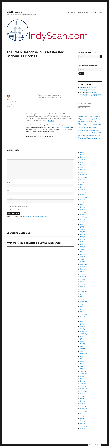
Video (88, 138)
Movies (90, 130)
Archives (73, 12)
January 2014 (83, 311)
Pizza (86, 132)
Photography (81, 133)
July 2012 (82, 336)
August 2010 (82, 375)
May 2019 (82, 244)
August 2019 (82, 239)
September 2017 (83, 264)
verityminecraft (83, 87)
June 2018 (82, 251)
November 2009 (83, 388)
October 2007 (83, 428)
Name (9, 182)
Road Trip (80, 135)
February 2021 (83, 229)
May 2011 (82, 360)
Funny (85, 124)
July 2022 (82, 201)
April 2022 (82, 206)
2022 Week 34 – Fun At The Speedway (93, 94)
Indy (94, 128)
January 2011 (83, 366)
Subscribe (81, 73)
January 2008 (83, 423)
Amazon (80, 116)
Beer (92, 116)
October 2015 (83, 289)
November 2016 (83, 274)
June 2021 (82, 222)
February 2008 (83, 421)
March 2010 (82, 381)
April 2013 (82, 323)
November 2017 (83, 261)
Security (8, 106)
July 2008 (82, 415)
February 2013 (83, 326)
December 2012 (83, 329)
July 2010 (82, 376)
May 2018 (82, 253)
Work (99, 138)
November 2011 (83, 350)
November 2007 (83, 426)
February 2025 (83, 159)
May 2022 (82, 204)
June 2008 (82, 416)
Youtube (81, 141)
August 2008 (82, 413)
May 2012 (82, 340)
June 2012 (82, 338)
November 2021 (83, 214)
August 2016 (82, 279)
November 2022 (83, 194)
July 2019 (82, 241)
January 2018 (83, 258)
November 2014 (83, 298)
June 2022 (82, 202)
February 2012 (83, 345)
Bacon (90, 116)
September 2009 (83, 391)
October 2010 (83, 371)
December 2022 (83, 192)
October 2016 (83, 276)
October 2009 (83, 390)
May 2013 (82, 321)
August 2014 (82, 303)
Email (9, 190)
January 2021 (83, 231)
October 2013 (83, 313)
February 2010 (83, 383)
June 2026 (82, 151)
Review (99, 133)
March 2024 (82, 169)
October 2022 (83, 196)
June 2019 (82, 243)
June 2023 (82, 182)
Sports (90, 135)
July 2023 (82, 181)
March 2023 (82, 187)
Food (80, 124)
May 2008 (82, 418)
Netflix (97, 130)
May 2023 (82, 184)
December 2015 (83, 286)
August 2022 (82, 199)
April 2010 (82, 380)
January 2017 (83, 271)
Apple (85, 116)
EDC (92, 121)
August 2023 (82, 179)
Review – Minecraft (92, 87)
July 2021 (82, 221)
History (94, 124)
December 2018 (83, 249)
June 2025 (82, 152)
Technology (9, 104)
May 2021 (82, 224)
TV (85, 138)
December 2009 (83, 386)
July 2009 (82, 395)
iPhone (98, 127)
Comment (10, 158)
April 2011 (82, 361)
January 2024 (83, 172)
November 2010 (83, 370)
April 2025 (82, 156)
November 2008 (83, 408)
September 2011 (83, 353)
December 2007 (83, 425)
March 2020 (82, 234)
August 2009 (82, 393)
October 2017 (83, 263)
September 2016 (83, 278)
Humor (98, 124)
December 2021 (83, 212)
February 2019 (83, 246)
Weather (94, 138)
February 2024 (83, 171)
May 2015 (82, 294)
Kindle (79, 130)
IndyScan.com (14, 12)
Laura (81, 95)
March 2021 (82, 227)
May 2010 (82, 378)
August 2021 (82, 219)
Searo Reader (82, 89)
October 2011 (83, 351)
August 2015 (82, 293)
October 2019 (83, 238)
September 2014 (83, 301)
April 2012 (82, 341)
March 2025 (82, 157)
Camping (91, 119)
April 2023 (82, 186)
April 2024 (82, 167)
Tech (93, 135)
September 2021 (83, 217)
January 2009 (83, 405)
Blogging (80, 119)
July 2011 (82, 356)
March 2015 (82, 296)
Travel (13, 104)
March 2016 (82, 283)
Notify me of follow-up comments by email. (18, 206)
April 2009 (82, 400)
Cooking (83, 121)
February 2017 (83, 269)
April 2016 (82, 281)
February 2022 (83, 209)
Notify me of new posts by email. (16, 210)
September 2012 (83, 334)
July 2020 (82, 233)
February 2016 (83, 284)
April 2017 (82, 268)
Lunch (83, 130)
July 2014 (82, 304)
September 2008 (83, 411)
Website (9, 198)
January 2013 (83, 328)
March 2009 (82, 401)
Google (89, 124)
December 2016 (83, 273)
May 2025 (82, 154)
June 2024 (82, 164)
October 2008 (83, 410)
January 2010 (83, 385)
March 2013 (82, 324)
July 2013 (82, 318)
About (67, 12)
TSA (15, 106)
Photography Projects (96, 12)
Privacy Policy (17, 439)
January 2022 (83, 211)
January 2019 (83, 248)
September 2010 (83, 373)
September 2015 (83, 291)
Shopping (85, 135)
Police (89, 132)
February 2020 (83, 236)
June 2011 (82, 358)
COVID (88, 121)
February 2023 (83, 189)
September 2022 (83, 197)
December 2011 (83, 348)
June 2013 (82, 319)
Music (93, 130)
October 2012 (83, 333)
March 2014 (82, 309)
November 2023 (83, 174)
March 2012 (82, 343)
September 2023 (83, 177)
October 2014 (83, 299)
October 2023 (83, 176)
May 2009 (82, 398)
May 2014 (82, 308)
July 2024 (82, 162)
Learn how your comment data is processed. (37, 216)
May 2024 (82, 166)
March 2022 (82, 207)
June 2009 (82, 396)
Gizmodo (51, 120)
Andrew (8, 99)
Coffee (79, 121)
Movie (87, 130)
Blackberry (97, 116)
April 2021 (82, 226)
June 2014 (82, 306)
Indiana (80, 128)
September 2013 (83, 314)
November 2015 (83, 288)
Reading (93, 133)
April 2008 (82, 420)
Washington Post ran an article (62, 127)
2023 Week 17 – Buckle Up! (93, 92)
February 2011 (83, 365)
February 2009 (83, 403)
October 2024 (83, 161)
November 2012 (83, 331)
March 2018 (82, 254)
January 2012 (83, 346)
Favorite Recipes (83, 12)
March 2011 (82, 363)
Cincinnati (97, 119)
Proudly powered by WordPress (28, 439)
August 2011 (82, 355)
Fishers (95, 121)
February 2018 (83, 256)
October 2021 (83, 216)
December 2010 (83, 368)
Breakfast (86, 119)
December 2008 (83, 406)
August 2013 (82, 316)
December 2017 (83, 259)
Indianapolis (88, 127)
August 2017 (82, 266)
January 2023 (83, 191)
